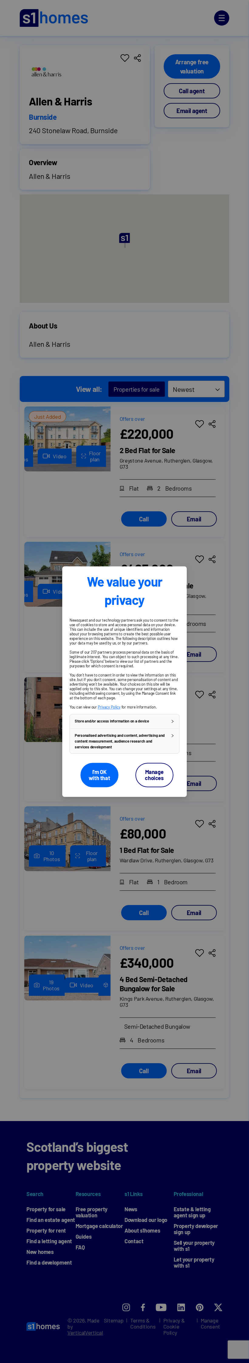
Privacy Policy (109, 707)
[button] (124, 721)
